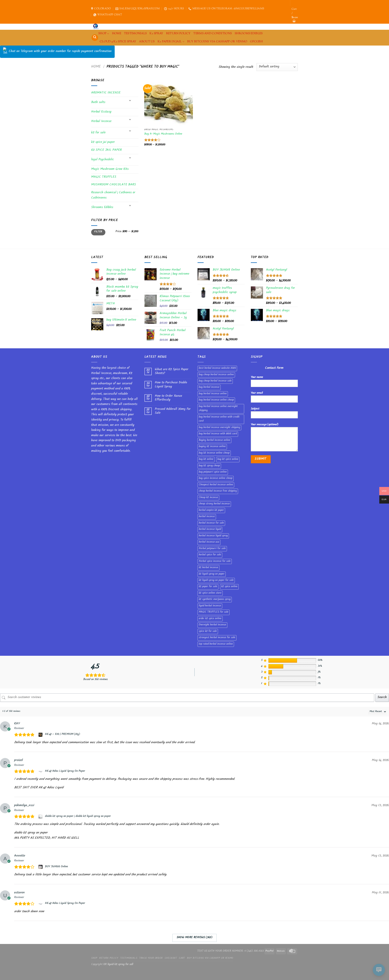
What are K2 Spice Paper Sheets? (171, 371)
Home (96, 67)
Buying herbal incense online (214, 440)
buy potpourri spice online (213, 472)
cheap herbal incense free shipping (218, 491)
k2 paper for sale (208, 587)
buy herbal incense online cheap (216, 400)
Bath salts (98, 102)
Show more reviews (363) (195, 938)
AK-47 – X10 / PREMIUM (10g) (62, 734)
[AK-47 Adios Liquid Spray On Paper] (41, 771)
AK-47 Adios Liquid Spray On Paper (65, 771)
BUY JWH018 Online (56, 867)
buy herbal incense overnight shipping (219, 427)
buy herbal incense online (213, 394)
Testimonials (135, 33)
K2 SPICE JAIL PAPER (106, 150)
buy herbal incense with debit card (218, 434)
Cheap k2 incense (208, 498)
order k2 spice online (210, 619)
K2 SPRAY (156, 33)
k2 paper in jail (170, 41)
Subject (255, 409)
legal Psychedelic (102, 159)
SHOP (102, 33)
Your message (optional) (264, 425)
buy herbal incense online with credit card (219, 419)
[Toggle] (130, 101)
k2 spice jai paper (103, 142)
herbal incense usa (209, 542)
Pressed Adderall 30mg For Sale (173, 411)
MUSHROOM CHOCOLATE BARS (113, 185)
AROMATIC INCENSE (106, 93)
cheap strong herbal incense (214, 504)
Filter (98, 232)
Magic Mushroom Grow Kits (110, 169)
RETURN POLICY (178, 33)
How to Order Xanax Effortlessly (168, 398)
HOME (116, 33)
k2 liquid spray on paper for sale (216, 580)
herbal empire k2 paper (211, 510)
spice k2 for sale (208, 631)
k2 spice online (229, 587)
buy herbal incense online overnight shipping (218, 408)
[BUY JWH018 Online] (41, 867)
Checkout (171, 958)
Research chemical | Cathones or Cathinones (113, 195)
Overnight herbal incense (212, 625)
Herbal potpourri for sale (212, 549)
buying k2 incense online (212, 447)
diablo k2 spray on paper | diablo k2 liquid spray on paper (78, 816)
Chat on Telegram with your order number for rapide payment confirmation (60, 51)
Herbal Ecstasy (101, 112)
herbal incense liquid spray (213, 536)
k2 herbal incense (208, 568)
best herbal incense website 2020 (217, 368)
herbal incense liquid (210, 529)
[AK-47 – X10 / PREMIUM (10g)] (41, 735)
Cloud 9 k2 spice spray (118, 41)
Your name (257, 377)
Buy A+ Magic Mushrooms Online (163, 134)
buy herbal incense (209, 387)
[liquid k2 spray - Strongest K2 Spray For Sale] (96, 27)
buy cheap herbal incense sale (215, 381)
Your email (257, 393)
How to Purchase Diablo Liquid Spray (171, 385)
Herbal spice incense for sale (215, 561)
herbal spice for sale (210, 555)
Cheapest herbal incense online (216, 485)
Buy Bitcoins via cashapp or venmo (217, 41)
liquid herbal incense (210, 606)
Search (382, 697)
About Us (147, 41)
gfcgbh (256, 41)
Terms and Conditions (212, 33)
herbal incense (207, 517)
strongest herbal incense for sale (217, 638)
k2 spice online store (210, 593)
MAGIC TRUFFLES (103, 177)
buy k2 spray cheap (209, 466)
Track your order (151, 958)
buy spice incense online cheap (215, 478)
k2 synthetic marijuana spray (215, 599)
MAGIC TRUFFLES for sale (213, 612)
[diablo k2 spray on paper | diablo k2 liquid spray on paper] (41, 816)
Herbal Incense (101, 121)
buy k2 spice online (227, 459)
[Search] (95, 37)
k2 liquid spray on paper (211, 574)
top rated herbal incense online (216, 644)
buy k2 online (206, 459)
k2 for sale (98, 133)
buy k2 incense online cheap (214, 453)
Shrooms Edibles (249, 33)
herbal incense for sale (211, 523)
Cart (182, 958)
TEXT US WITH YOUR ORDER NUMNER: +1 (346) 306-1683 (230, 951)
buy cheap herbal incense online (216, 375)
